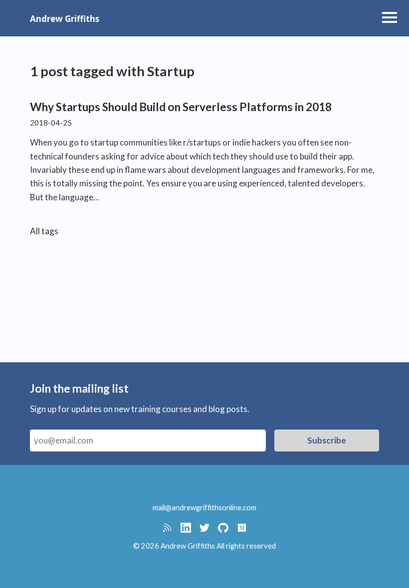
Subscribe (326, 440)
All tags (44, 231)
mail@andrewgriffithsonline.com (204, 507)
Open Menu (390, 17)
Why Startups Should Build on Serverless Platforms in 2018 (181, 107)
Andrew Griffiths (64, 18)
